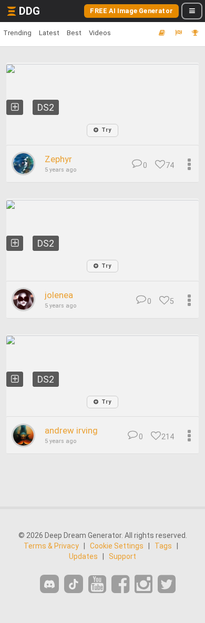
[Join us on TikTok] (73, 584)
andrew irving (71, 430)
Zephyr (58, 159)
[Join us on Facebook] (120, 584)
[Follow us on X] (167, 584)
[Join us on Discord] (49, 584)
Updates (83, 556)
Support (122, 556)
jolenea (59, 295)
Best (74, 33)
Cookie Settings (117, 546)
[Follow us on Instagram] (143, 584)
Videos (100, 33)
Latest (49, 33)
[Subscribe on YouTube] (97, 584)
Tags (163, 546)
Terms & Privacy (51, 546)
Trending (17, 33)
